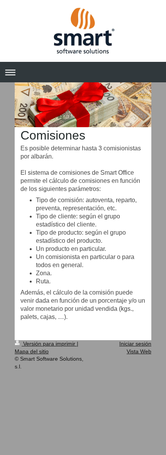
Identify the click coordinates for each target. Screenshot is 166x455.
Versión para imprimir (49, 344)
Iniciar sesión (135, 344)
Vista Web (139, 351)
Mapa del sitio (32, 351)
